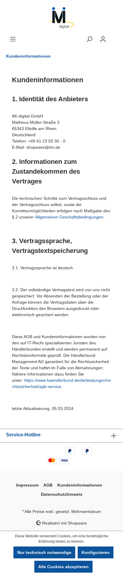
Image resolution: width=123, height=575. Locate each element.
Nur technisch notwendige (44, 552)
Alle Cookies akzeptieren (63, 566)
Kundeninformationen (79, 485)
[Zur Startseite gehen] (61, 18)
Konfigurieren (96, 552)
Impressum (27, 485)
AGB (48, 485)
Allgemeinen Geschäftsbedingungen (69, 217)
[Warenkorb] (113, 36)
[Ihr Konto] (103, 39)
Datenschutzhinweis (61, 494)
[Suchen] (89, 39)
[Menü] (13, 39)
